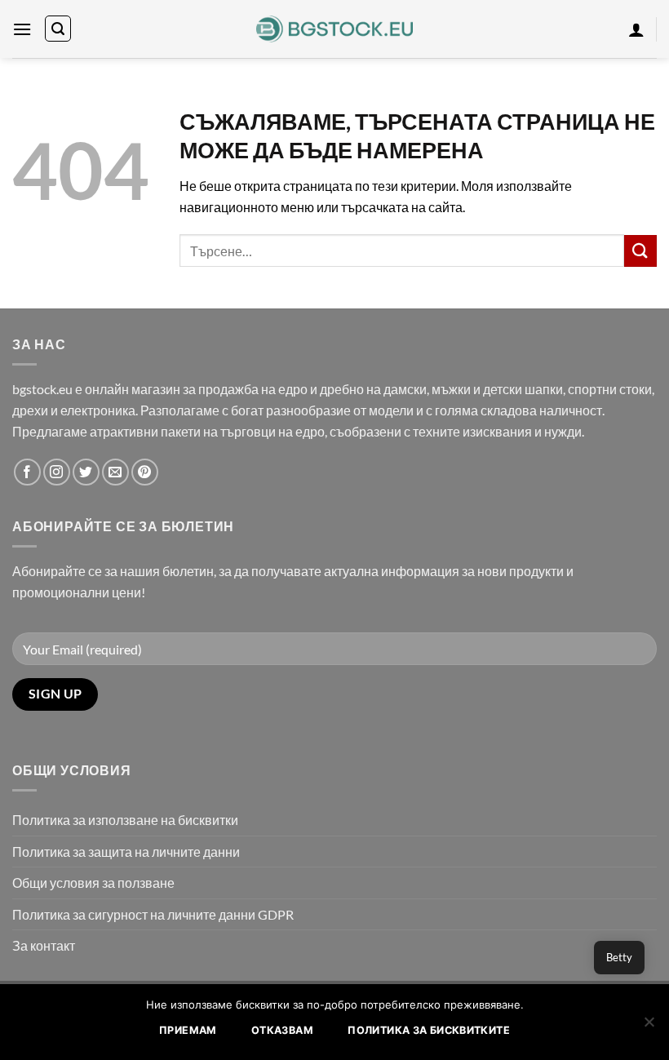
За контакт (43, 945)
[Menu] (22, 29)
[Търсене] (58, 29)
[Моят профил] (636, 29)
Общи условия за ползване (93, 882)
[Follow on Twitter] (86, 472)
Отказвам (282, 1030)
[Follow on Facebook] (27, 472)
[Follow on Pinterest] (144, 472)
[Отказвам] (648, 1026)
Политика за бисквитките (429, 1030)
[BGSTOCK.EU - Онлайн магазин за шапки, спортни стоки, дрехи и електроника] (335, 29)
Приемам (188, 1030)
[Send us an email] (115, 472)
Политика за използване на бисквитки (125, 819)
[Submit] (640, 251)
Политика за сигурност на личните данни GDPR (153, 914)
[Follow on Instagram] (56, 472)
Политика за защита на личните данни (126, 851)
